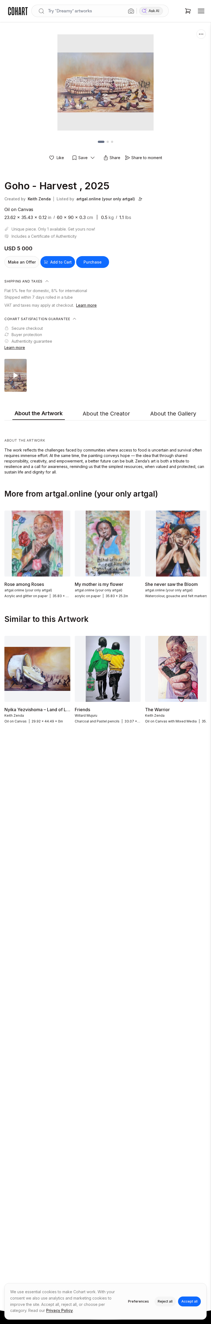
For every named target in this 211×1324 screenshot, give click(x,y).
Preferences (138, 1301)
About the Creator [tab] (106, 413)
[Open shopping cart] (187, 10)
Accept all (189, 1301)
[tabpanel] (105, 449)
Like (60, 157)
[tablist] (105, 413)
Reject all (165, 1301)
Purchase (93, 262)
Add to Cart (61, 262)
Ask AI (154, 10)
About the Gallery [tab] (173, 413)
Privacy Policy (59, 1310)
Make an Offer (22, 262)
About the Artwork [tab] (39, 413)
